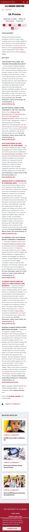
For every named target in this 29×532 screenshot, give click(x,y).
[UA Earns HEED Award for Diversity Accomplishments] (14, 486)
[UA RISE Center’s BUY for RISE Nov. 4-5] (14, 431)
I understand (11, 528)
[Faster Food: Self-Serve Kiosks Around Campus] (14, 458)
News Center (14, 6)
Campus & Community (13, 404)
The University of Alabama (8, 2)
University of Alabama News (15, 509)
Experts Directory (15, 516)
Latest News (15, 513)
